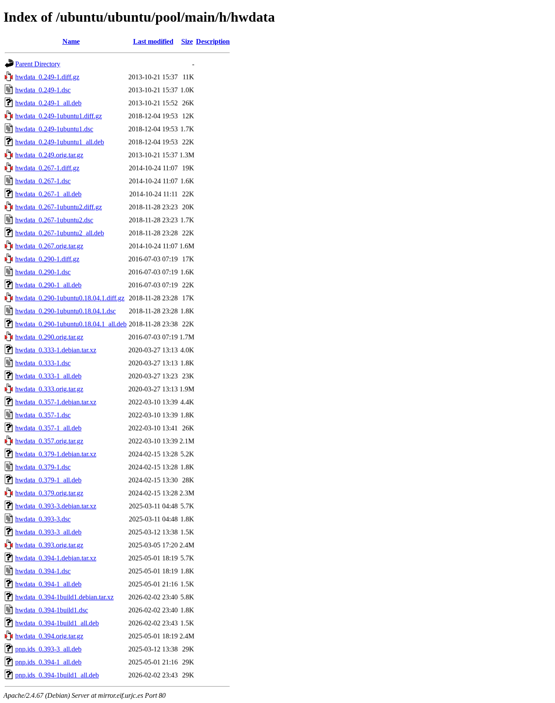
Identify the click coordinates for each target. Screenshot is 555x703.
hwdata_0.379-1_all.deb (48, 480)
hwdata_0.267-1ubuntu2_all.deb (59, 233)
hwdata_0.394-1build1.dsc (51, 610)
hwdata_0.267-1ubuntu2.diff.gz (58, 207)
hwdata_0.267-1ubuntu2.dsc (54, 220)
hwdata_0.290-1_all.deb (48, 285)
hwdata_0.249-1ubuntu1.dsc (54, 129)
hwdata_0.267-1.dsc (43, 181)
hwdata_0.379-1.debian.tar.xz (55, 454)
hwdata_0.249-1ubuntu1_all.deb (59, 142)
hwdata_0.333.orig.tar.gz (49, 389)
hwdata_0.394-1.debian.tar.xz (55, 558)
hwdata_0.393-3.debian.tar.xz (55, 506)
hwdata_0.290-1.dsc (43, 272)
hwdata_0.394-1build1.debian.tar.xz (64, 597)
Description (213, 41)
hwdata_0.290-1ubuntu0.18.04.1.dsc (65, 311)
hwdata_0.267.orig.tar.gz (49, 246)
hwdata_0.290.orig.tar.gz (49, 337)
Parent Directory (37, 64)
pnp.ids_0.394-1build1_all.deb (57, 675)
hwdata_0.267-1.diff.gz (47, 168)
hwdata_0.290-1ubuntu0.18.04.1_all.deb (71, 324)
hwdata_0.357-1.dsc (43, 415)
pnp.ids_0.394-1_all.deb (48, 662)
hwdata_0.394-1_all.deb (48, 584)
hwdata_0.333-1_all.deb (48, 376)
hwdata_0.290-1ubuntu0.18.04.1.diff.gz (69, 298)
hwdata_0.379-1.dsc (43, 467)
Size (187, 41)
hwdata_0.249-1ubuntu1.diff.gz (58, 116)
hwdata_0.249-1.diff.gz (47, 77)
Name (71, 41)
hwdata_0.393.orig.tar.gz (49, 545)
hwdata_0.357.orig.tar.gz (49, 441)
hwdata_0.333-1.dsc (43, 363)
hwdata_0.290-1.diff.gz (47, 259)
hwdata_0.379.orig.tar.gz (49, 493)
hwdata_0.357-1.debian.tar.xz (55, 402)
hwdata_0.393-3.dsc (43, 519)
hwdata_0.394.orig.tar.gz (49, 636)
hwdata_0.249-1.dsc (43, 90)
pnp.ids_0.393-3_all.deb (48, 649)
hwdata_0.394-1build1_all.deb (57, 623)
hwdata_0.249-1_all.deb (48, 103)
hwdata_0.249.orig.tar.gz (49, 155)
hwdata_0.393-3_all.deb (48, 532)
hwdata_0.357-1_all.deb (48, 428)
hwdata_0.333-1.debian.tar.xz (55, 350)
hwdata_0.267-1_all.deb (48, 194)
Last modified (153, 41)
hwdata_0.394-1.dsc (43, 571)
